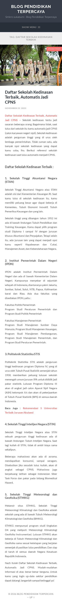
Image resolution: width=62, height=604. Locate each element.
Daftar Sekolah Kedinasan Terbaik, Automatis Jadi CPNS (29, 97)
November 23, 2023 (15, 108)
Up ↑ (32, 597)
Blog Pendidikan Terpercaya (31, 9)
